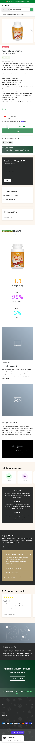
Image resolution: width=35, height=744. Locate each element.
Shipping (4, 118)
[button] (2, 5)
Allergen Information (8, 109)
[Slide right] (31, 30)
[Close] (31, 148)
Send (7, 180)
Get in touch (16, 678)
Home (4, 14)
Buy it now (17, 131)
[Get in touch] (29, 5)
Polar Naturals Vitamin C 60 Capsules (15, 14)
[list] (17, 297)
